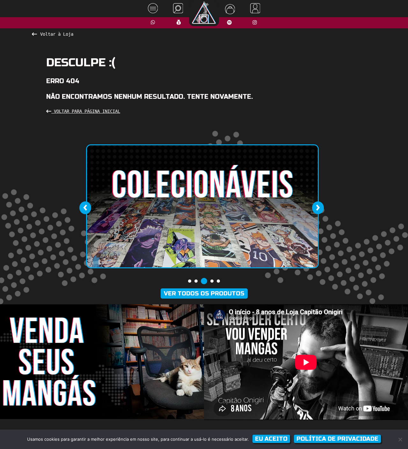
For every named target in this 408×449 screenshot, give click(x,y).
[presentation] (85, 208)
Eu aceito (271, 438)
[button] (189, 281)
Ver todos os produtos (204, 293)
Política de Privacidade (337, 438)
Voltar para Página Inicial (85, 111)
